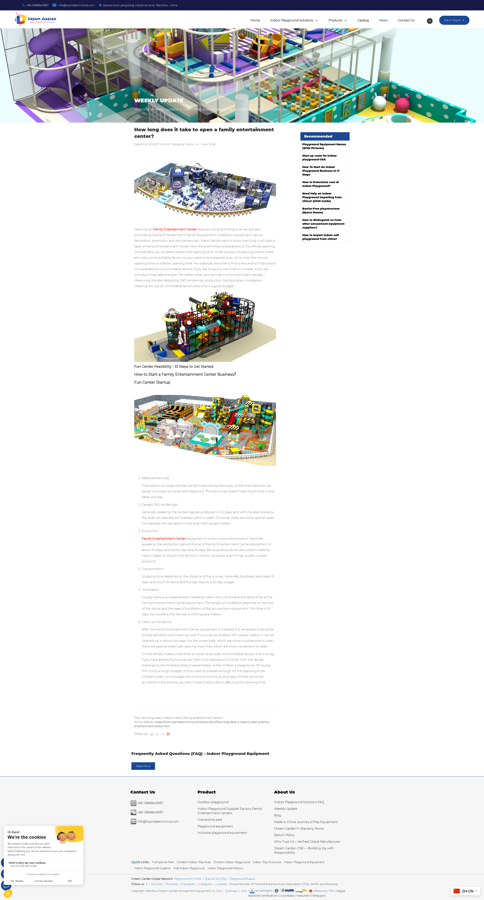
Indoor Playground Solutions (292, 20)
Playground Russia (242, 879)
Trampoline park (210, 820)
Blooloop (321, 891)
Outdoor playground (213, 802)
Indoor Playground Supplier (152, 868)
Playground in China (187, 879)
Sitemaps (231, 891)
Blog (277, 815)
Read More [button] (143, 766)
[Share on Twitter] (152, 734)
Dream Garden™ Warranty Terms (299, 828)
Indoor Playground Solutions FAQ (299, 802)
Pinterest (172, 884)
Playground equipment (215, 826)
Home (255, 20)
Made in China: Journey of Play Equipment (306, 822)
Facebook (188, 884)
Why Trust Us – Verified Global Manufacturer (307, 841)
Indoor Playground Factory (225, 868)
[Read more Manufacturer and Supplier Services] (288, 891)
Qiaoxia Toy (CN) (215, 879)
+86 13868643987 (37, 5)
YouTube (156, 884)
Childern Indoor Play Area (193, 862)
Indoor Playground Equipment (304, 862)
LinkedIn (221, 884)
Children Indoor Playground (231, 862)
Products (336, 20)
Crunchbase (286, 895)
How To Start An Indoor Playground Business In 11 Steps (320, 170)
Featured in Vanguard (310, 895)
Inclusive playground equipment (222, 833)
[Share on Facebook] (157, 734)
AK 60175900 (263, 891)
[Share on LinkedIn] (162, 734)
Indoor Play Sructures (267, 862)
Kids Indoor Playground (189, 868)
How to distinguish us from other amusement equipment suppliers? (323, 223)
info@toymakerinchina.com (76, 5)
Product (207, 792)
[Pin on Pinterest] (167, 734)
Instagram (206, 884)
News (383, 20)
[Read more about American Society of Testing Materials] (276, 891)
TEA (331, 891)
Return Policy (284, 835)
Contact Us (406, 20)
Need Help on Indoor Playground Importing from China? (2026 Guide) (322, 197)
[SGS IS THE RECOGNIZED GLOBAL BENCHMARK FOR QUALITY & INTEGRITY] (301, 891)
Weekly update (164, 109)
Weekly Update (285, 809)
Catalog (363, 20)
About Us (284, 792)
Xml (244, 891)
